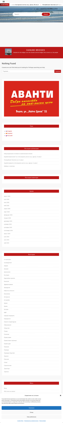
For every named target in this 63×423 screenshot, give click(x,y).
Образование (7, 325)
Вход (5, 388)
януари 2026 (7, 218)
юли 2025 (6, 236)
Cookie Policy (20, 420)
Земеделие (7, 287)
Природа (6, 350)
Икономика (7, 293)
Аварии (6, 265)
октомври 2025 (8, 227)
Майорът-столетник (9, 166)
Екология (6, 281)
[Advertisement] (31, 34)
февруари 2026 (8, 215)
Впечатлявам (42, 420)
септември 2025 (8, 230)
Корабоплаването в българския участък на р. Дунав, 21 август (20, 163)
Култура (6, 309)
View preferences (31, 417)
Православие (7, 337)
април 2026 (7, 208)
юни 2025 (6, 239)
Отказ (31, 412)
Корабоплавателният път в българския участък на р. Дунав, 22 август (23, 156)
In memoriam (7, 259)
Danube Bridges (35, 50)
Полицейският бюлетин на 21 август (50, 5)
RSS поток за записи (9, 391)
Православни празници (10, 340)
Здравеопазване (8, 284)
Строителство (7, 365)
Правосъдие (7, 343)
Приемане (31, 408)
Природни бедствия (9, 353)
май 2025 (6, 243)
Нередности (7, 318)
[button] (60, 395)
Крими (5, 303)
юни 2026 (6, 202)
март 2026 (7, 211)
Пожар (6, 331)
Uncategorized (8, 262)
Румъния (6, 359)
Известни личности (9, 290)
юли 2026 (6, 199)
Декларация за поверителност (31, 420)
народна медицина (9, 315)
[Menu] (3, 1)
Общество (7, 328)
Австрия (6, 269)
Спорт (5, 362)
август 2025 (7, 233)
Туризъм (6, 371)
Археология (7, 272)
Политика (6, 334)
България (6, 275)
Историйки (7, 300)
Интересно (7, 297)
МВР (5, 312)
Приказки (6, 346)
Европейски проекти (9, 278)
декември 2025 (8, 221)
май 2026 (6, 205)
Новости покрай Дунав (10, 321)
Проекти (6, 356)
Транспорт (7, 368)
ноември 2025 (8, 224)
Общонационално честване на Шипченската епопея (18, 153)
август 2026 (7, 196)
